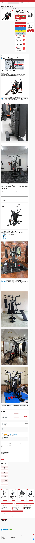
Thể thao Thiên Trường (4, 281)
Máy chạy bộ (12, 536)
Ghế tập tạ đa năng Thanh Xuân (3, 497)
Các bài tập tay (3, 235)
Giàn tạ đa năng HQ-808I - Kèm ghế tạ (13, 434)
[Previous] (0, 495)
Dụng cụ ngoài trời (3, 6)
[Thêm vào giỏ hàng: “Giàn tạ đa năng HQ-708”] (28, 500)
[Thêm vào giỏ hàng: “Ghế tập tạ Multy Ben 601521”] (11, 500)
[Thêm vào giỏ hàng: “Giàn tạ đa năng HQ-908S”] (19, 500)
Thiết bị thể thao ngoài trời (13, 537)
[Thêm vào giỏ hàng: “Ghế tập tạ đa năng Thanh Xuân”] (2, 500)
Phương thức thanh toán (3, 535)
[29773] (20, 20)
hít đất (6, 239)
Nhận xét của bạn (3, 446)
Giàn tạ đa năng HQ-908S (21, 497)
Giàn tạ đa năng (8, 8)
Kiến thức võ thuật (23, 535)
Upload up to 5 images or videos (5, 452)
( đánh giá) (18, 14)
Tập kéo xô (3, 234)
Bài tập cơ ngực (3, 233)
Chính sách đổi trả (2, 537)
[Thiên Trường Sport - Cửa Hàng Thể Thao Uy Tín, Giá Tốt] (4, 3)
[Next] (34, 495)
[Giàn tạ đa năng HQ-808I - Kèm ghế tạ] (7, 434)
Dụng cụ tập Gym (5, 8)
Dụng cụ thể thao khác (10, 6)
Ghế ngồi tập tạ (3, 98)
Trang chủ (2, 8)
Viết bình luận (25, 416)
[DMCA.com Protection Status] (10, 529)
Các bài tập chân (3, 237)
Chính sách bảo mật (3, 538)
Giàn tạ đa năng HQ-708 (30, 496)
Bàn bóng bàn (12, 535)
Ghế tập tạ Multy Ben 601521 (13, 497)
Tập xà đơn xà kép (4, 238)
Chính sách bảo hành (3, 536)
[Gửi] (18, 2)
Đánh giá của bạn (3, 444)
